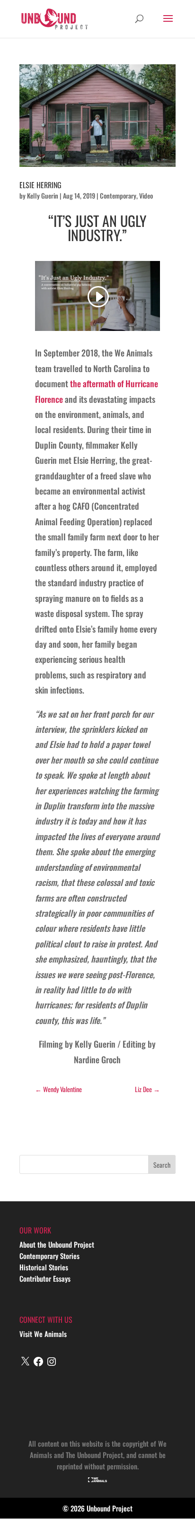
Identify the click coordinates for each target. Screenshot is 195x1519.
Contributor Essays (45, 1278)
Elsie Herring (40, 185)
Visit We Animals (43, 1333)
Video (146, 195)
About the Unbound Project (56, 1244)
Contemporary (118, 195)
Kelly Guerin (42, 195)
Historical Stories (43, 1267)
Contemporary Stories (49, 1255)
